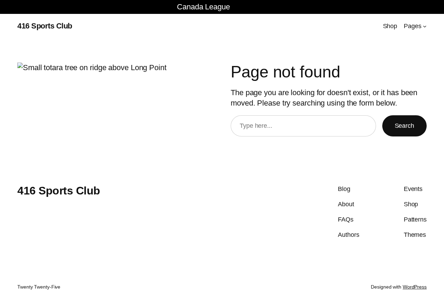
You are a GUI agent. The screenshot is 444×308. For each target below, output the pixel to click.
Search (404, 125)
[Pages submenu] (425, 26)
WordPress (415, 287)
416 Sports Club (44, 26)
